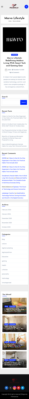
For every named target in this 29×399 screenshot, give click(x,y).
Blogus (23, 394)
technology (5, 278)
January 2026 (6, 214)
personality (5, 274)
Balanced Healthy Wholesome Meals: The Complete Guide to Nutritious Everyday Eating (14, 180)
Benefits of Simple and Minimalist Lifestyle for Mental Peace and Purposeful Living (12, 138)
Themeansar (14, 396)
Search (5, 97)
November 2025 (7, 222)
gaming (4, 261)
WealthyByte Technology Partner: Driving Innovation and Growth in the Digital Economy (14, 195)
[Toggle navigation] (2, 7)
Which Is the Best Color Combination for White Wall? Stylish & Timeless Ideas (14, 329)
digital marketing (7, 248)
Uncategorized (6, 282)
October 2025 (6, 227)
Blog (3, 239)
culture (4, 243)
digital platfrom (7, 252)
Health (4, 265)
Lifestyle (14, 54)
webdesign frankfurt (8, 193)
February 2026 (6, 210)
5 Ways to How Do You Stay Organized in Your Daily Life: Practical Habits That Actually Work (14, 118)
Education (5, 256)
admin (9, 69)
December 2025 (7, 218)
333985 (4, 158)
